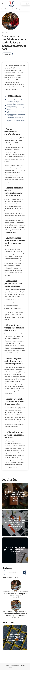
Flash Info (7, 54)
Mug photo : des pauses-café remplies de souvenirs (16, 111)
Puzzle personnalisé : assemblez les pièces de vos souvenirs (15, 118)
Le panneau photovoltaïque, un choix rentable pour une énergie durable (15, 636)
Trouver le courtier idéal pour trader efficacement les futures (15, 549)
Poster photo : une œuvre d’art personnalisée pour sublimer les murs (15, 102)
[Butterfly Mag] (11, 3)
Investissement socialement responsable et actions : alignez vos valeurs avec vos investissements (15, 522)
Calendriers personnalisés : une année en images (15, 108)
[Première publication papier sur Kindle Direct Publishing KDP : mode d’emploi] (15, 585)
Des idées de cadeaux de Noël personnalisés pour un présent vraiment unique (15, 495)
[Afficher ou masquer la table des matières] (23, 96)
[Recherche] (23, 3)
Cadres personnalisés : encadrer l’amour (16, 99)
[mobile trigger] (3, 3)
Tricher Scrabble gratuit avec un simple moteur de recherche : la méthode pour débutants (15, 614)
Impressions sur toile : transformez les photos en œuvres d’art (15, 105)
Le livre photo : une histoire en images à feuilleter (16, 121)
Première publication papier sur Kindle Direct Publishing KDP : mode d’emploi (15, 594)
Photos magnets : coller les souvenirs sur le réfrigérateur (16, 114)
